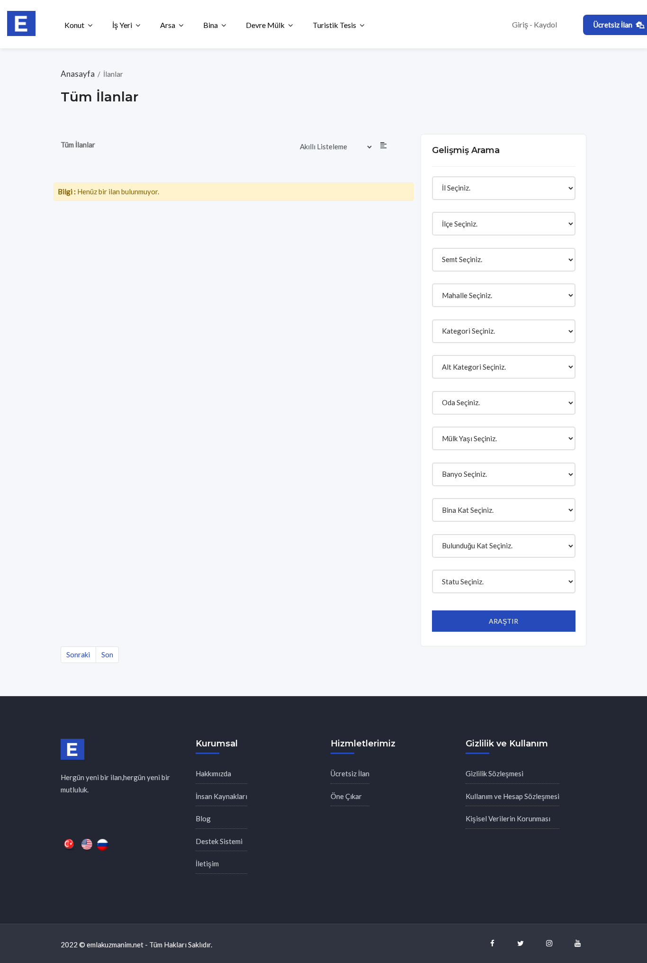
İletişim (207, 863)
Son (107, 654)
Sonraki (78, 654)
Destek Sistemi (219, 841)
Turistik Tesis (334, 24)
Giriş (520, 24)
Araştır (503, 621)
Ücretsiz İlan (350, 773)
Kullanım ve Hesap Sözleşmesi (512, 796)
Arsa (167, 24)
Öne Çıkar (346, 796)
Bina (210, 24)
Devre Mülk (265, 24)
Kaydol (545, 24)
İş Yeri (122, 24)
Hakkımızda (213, 773)
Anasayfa (78, 74)
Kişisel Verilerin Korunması (508, 818)
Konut (74, 24)
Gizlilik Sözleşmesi (494, 773)
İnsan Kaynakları (221, 796)
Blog (203, 818)
